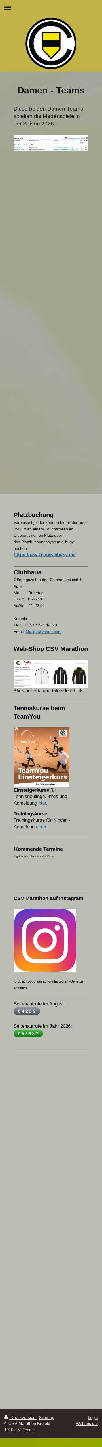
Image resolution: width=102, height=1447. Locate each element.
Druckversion (23, 1417)
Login (93, 1417)
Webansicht (87, 1423)
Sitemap (46, 1417)
